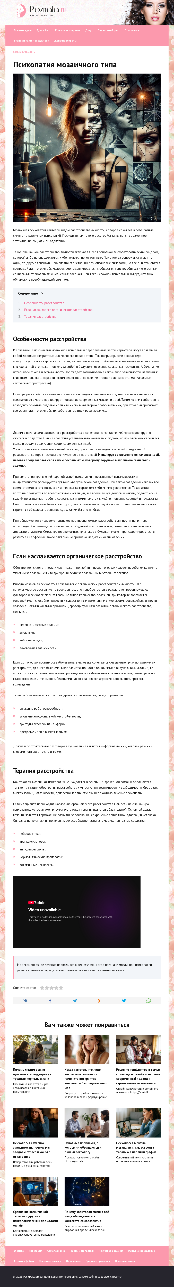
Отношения (73, 1261)
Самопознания (56, 1250)
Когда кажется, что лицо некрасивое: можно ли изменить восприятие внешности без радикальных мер (86, 1079)
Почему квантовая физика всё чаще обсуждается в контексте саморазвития (87, 1216)
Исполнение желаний (141, 1250)
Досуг (89, 30)
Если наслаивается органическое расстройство (58, 310)
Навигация (35, 1250)
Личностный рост (109, 30)
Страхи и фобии (24, 1261)
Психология (132, 30)
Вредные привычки (98, 1261)
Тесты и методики (82, 1250)
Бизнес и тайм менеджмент (31, 40)
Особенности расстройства (44, 303)
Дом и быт (43, 30)
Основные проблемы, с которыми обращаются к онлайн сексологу (83, 1147)
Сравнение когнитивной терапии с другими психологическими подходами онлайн (35, 1218)
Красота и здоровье (67, 30)
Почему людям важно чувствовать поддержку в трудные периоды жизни (32, 1074)
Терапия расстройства (40, 316)
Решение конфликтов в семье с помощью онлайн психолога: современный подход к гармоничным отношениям (138, 1076)
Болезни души (23, 30)
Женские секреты (65, 40)
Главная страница (24, 52)
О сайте (19, 1250)
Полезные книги (125, 1261)
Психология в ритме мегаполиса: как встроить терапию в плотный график (136, 1147)
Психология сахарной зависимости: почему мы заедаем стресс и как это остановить (31, 1150)
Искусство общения (111, 1250)
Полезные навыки (50, 1261)
